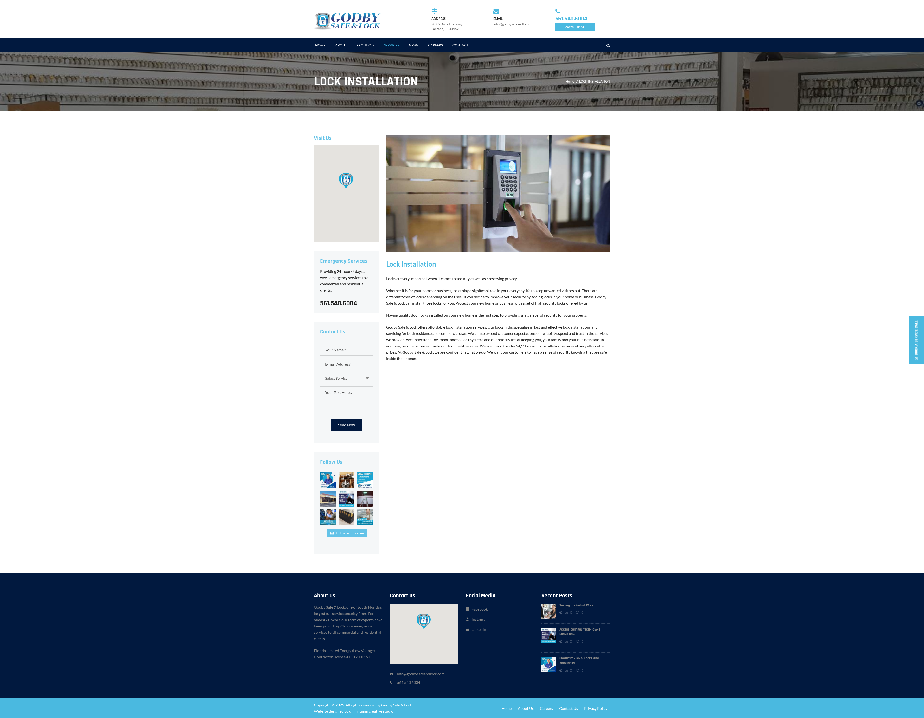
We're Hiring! (575, 27)
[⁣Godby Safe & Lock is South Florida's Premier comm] (328, 499)
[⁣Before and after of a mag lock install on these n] (365, 499)
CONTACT (460, 45)
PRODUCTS (365, 45)
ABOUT (341, 45)
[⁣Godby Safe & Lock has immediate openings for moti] (365, 480)
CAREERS (435, 45)
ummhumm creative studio (371, 711)
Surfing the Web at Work (576, 605)
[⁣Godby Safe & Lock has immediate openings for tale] (347, 499)
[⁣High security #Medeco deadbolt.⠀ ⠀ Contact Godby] (347, 480)
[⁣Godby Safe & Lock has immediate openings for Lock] (328, 480)
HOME (320, 45)
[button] (346, 180)
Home (570, 81)
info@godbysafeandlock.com (420, 674)
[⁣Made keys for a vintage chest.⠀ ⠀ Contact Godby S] (347, 517)
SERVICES (391, 45)
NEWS (413, 45)
